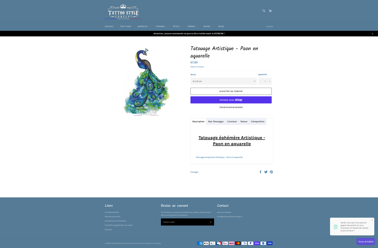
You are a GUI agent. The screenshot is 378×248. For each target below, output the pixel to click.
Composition (257, 121)
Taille (193, 75)
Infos (207, 26)
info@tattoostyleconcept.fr (229, 216)
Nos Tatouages (216, 121)
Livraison (232, 121)
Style (176, 26)
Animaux (142, 26)
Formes (160, 26)
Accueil (109, 26)
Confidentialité (112, 212)
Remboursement (112, 216)
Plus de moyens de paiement (231, 107)
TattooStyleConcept (118, 243)
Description (198, 121)
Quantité (262, 75)
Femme (192, 26)
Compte (269, 26)
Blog (221, 26)
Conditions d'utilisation (116, 221)
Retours (108, 229)
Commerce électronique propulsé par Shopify (143, 243)
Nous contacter (224, 212)
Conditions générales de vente (119, 225)
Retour (244, 121)
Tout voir (125, 26)
